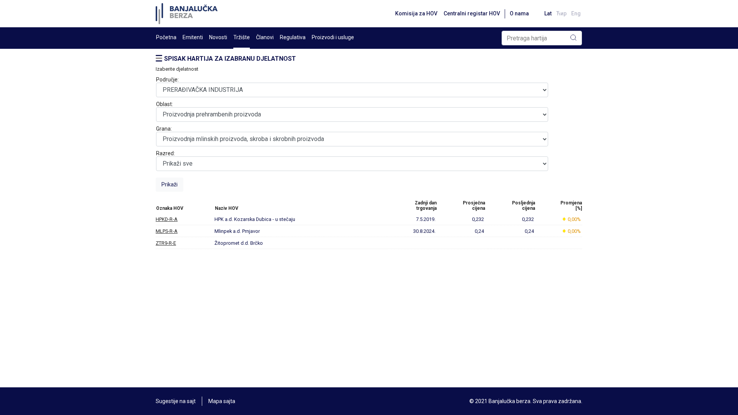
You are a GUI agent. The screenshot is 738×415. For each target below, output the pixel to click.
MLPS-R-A (167, 231)
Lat (548, 13)
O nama (519, 13)
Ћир (561, 13)
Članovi (265, 37)
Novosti (218, 37)
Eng (576, 13)
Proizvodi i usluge (333, 37)
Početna (166, 37)
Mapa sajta (221, 401)
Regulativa (293, 37)
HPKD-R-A (167, 219)
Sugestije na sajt (176, 401)
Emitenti (193, 37)
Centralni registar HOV (472, 13)
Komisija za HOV (416, 13)
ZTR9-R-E (166, 243)
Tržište (241, 37)
